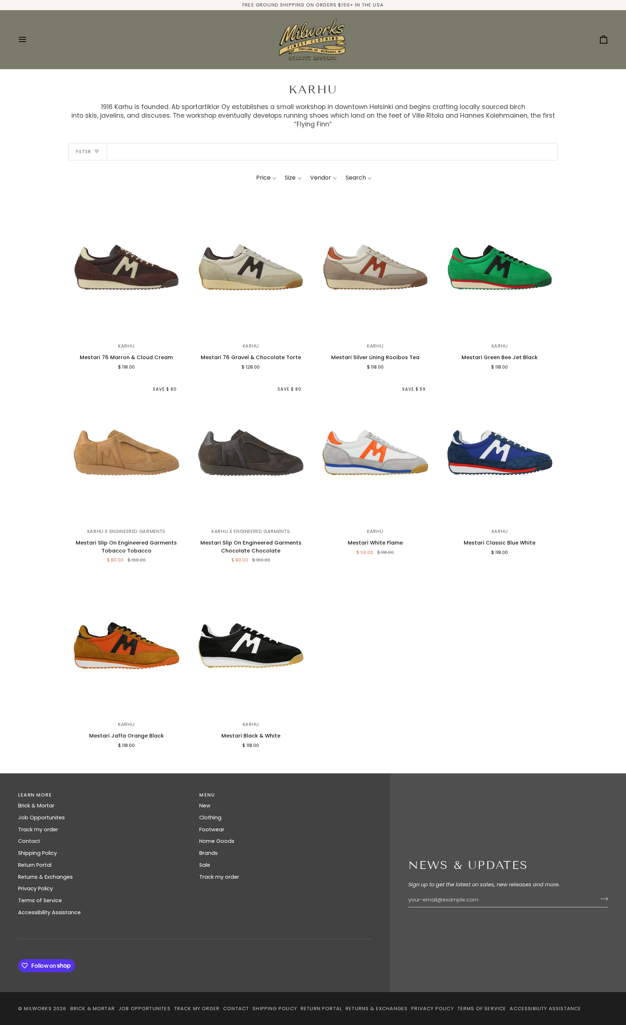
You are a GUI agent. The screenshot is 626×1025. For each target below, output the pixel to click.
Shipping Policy (37, 853)
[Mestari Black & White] (251, 646)
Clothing (210, 817)
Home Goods (216, 841)
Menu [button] (207, 794)
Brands (208, 853)
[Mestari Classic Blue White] (500, 453)
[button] (266, 177)
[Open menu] (29, 39)
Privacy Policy (35, 888)
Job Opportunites (41, 817)
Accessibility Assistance (49, 912)
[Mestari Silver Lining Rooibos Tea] (375, 267)
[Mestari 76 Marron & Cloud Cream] (126, 267)
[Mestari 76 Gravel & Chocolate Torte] (251, 267)
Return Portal (34, 865)
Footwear (211, 829)
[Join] (602, 899)
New (204, 805)
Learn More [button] (35, 794)
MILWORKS (37, 1008)
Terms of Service (40, 900)
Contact (29, 841)
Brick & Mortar (36, 805)
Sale (204, 865)
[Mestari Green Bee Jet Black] (500, 267)
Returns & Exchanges (45, 877)
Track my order (38, 829)
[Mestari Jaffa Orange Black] (126, 646)
